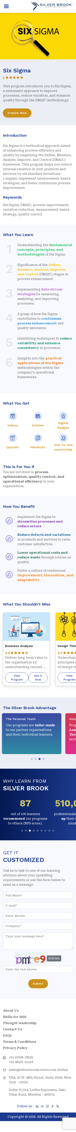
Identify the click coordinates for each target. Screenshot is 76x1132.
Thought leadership (19, 1023)
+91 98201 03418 (21, 1062)
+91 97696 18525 (21, 1057)
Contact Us (12, 1029)
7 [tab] (45, 831)
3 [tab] (40, 759)
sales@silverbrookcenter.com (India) (38, 1070)
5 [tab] (38, 831)
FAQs (7, 1035)
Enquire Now (17, 113)
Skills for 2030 (14, 1017)
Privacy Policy (15, 1048)
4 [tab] (43, 759)
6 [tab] (42, 831)
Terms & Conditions (19, 1042)
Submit (38, 983)
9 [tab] (53, 831)
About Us (11, 1010)
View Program (17, 677)
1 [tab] (32, 759)
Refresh (54, 958)
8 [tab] (49, 831)
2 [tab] (36, 759)
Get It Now (38, 677)
